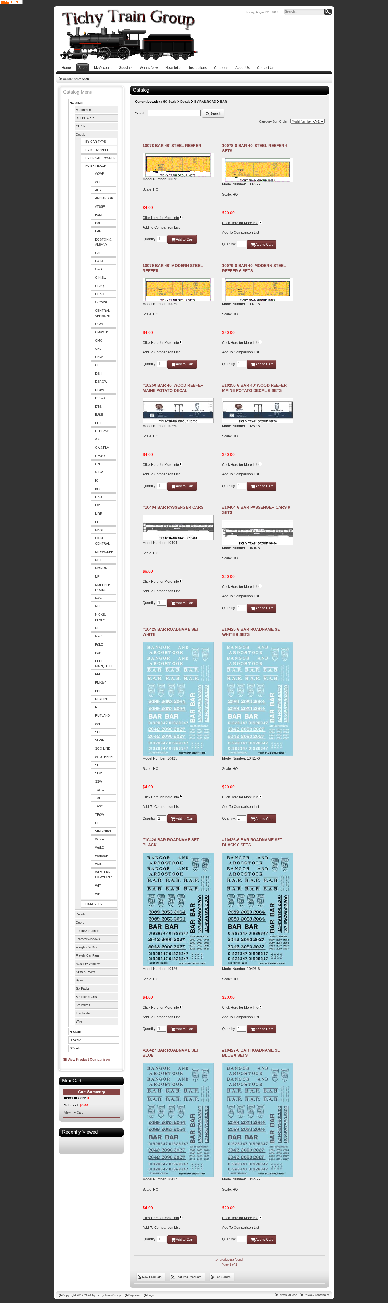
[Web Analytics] (11, 2)
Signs (80, 980)
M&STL (100, 530)
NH (97, 606)
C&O (98, 269)
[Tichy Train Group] (129, 34)
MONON (101, 568)
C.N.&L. (100, 277)
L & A (98, 497)
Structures (83, 1005)
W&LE (99, 847)
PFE (98, 674)
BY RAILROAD (95, 166)
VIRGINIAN (103, 831)
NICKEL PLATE (100, 617)
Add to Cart (184, 239)
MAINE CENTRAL (102, 541)
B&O (98, 223)
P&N (98, 652)
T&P (98, 798)
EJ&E (99, 414)
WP (97, 893)
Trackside (83, 1013)
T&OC (99, 789)
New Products (151, 1277)
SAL (98, 723)
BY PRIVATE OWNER (100, 158)
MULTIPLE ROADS (102, 587)
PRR (98, 690)
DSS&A (100, 398)
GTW (99, 472)
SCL (98, 732)
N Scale (75, 1031)
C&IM (99, 261)
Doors (80, 922)
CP (97, 365)
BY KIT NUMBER (97, 150)
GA (97, 439)
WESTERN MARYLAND (103, 874)
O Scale (75, 1040)
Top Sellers (222, 1277)
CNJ (98, 348)
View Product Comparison (88, 1060)
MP (97, 576)
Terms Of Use (287, 1294)
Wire (79, 1021)
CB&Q (99, 286)
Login (151, 1295)
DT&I (98, 406)
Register (134, 1295)
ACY (98, 190)
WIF (98, 885)
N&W (98, 598)
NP (97, 628)
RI (96, 707)
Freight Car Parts (88, 955)
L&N (98, 505)
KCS (98, 489)
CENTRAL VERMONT (103, 313)
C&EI (98, 253)
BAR (98, 231)
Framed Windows (88, 939)
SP (97, 765)
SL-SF (99, 740)
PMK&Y (100, 682)
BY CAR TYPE (95, 141)
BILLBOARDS (85, 118)
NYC (98, 636)
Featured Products (188, 1277)
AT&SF (100, 206)
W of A (99, 839)
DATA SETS (93, 904)
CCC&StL (102, 302)
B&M (98, 214)
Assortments (84, 109)
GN (97, 464)
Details (80, 914)
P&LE (99, 644)
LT (97, 522)
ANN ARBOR (104, 198)
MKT (98, 560)
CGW (99, 324)
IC (96, 480)
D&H (98, 373)
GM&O (100, 456)
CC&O (99, 294)
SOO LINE (102, 748)
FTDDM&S (102, 431)
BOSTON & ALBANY (103, 242)
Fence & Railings (87, 930)
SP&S (99, 773)
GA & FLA (102, 447)
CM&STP (101, 332)
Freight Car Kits (86, 947)
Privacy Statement (316, 1294)
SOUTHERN (104, 756)
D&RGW (101, 381)
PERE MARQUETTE (105, 663)
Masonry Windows (88, 963)
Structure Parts (86, 996)
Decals (80, 134)
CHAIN (80, 126)
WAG (99, 864)
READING (102, 699)
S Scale (75, 1048)
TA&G (99, 806)
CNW (99, 357)
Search (215, 113)
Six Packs (83, 988)
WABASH (101, 855)
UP (97, 822)
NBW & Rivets (85, 972)
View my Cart (73, 1112)
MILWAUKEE (104, 551)
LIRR (98, 513)
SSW (98, 781)
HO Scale (76, 102)
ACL (98, 181)
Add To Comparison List (161, 227)
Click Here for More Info (161, 218)
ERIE (98, 423)
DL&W (99, 390)
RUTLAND (102, 715)
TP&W (99, 814)
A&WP (99, 173)
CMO (99, 340)
